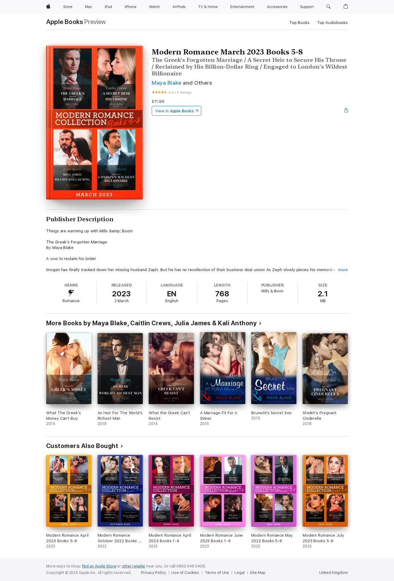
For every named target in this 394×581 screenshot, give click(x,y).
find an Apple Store (99, 566)
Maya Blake (167, 82)
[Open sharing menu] (346, 110)
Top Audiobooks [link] (332, 22)
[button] (328, 7)
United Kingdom (333, 573)
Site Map (257, 573)
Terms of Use (217, 573)
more (343, 269)
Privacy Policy (153, 573)
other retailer (133, 566)
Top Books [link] (299, 22)
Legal (239, 573)
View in (174, 111)
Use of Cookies (185, 573)
